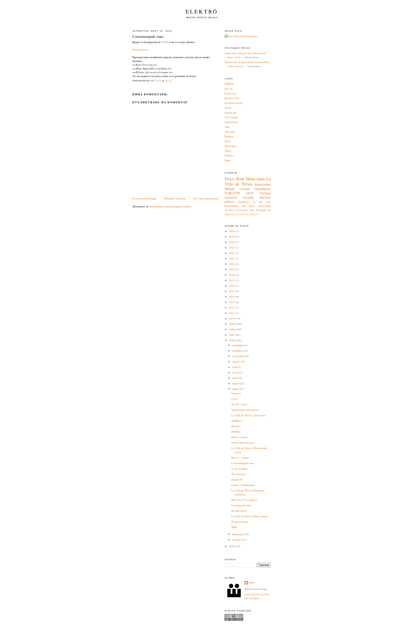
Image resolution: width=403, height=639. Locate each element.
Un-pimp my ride (241, 505)
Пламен (229, 155)
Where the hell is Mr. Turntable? (244, 214)
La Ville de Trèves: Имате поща (249, 516)
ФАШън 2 (237, 421)
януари (236, 539)
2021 (232, 258)
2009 (232, 324)
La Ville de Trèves (248, 181)
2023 (232, 247)
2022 (232, 253)
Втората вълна (240, 522)
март (235, 389)
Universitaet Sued (245, 210)
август (236, 361)
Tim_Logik (231, 117)
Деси (227, 141)
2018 (232, 275)
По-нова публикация (144, 198)
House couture (239, 437)
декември (238, 345)
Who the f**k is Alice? (244, 500)
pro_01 (229, 88)
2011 (232, 313)
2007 (232, 335)
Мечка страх (238, 511)
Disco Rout (234, 179)
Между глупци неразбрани (248, 189)
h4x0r (250, 193)
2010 (232, 318)
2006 (232, 340)
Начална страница (174, 198)
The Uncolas (238, 474)
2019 (232, 269)
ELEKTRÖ (202, 11)
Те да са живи (239, 468)
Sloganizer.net (140, 49)
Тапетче (236, 393)
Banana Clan (232, 98)
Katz (252, 582)
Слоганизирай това (242, 463)
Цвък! (228, 160)
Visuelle (248, 197)
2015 (232, 291)
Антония (230, 132)
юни (235, 372)
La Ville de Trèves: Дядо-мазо (248, 415)
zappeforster (231, 122)
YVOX (164, 42)
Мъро (228, 151)
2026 (232, 231)
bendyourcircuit (234, 103)
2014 (232, 297)
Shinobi (235, 426)
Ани (227, 127)
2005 (232, 546)
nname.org (231, 112)
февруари (238, 534)
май (234, 378)
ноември (237, 350)
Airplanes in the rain (254, 202)
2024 (232, 242)
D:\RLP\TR (232, 193)
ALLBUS (229, 210)
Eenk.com (230, 93)
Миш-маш (255, 179)
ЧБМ (234, 527)
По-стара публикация (205, 198)
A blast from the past (243, 442)
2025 (232, 236)
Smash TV (237, 479)
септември (238, 356)
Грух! (234, 399)
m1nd (228, 108)
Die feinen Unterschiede (256, 206)
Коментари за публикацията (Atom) (170, 206)
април (236, 383)
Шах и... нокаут (240, 458)
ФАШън (236, 431)
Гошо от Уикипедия (243, 485)
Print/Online (232, 206)
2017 (232, 280)
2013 (232, 302)
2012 (232, 307)
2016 (232, 286)
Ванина (229, 136)
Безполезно (263, 184)
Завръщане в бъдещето (245, 410)
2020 (232, 264)
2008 (232, 329)
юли (235, 367)
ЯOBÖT (229, 84)
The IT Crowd (239, 404)
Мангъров (231, 146)
